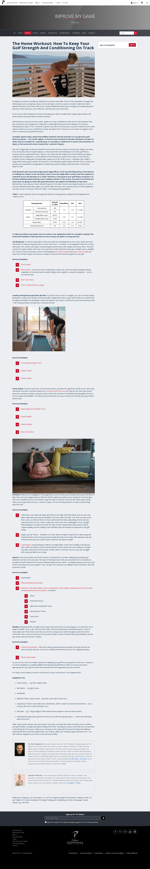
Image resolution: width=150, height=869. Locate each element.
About (37, 3)
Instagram (71, 783)
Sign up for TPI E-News (19, 841)
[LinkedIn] (135, 831)
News (84, 33)
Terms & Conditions (86, 853)
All (15, 33)
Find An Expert (47, 3)
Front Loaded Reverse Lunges (32, 285)
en (147, 3)
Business (92, 33)
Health (35, 33)
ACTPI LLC (18, 853)
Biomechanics (65, 33)
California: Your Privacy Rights (114, 853)
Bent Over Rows (27, 280)
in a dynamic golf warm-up (55, 391)
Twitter (64, 764)
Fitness (27, 33)
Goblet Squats (26, 370)
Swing (20, 33)
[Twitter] (120, 831)
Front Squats (26, 264)
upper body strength (81, 251)
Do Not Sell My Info (132, 853)
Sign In (132, 45)
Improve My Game (26, 3)
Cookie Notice (98, 853)
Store (58, 3)
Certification (12, 3)
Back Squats (25, 270)
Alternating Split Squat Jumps (32, 583)
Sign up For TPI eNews (75, 814)
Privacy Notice (73, 853)
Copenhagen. (26, 545)
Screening (76, 33)
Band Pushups (26, 424)
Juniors (43, 33)
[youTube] (130, 831)
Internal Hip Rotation (29, 647)
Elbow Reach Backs (28, 657)
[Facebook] (115, 831)
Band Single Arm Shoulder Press (33, 409)
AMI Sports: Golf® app (79, 759)
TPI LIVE (65, 3)
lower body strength (61, 251)
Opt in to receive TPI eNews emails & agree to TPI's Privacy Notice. (72, 822)
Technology (52, 33)
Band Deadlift (26, 416)
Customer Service (18, 843)
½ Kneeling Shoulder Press (31, 363)
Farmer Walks (26, 378)
